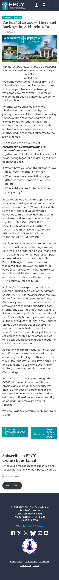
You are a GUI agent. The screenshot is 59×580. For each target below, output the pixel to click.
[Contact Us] (46, 533)
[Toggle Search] (45, 5)
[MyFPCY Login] (37, 5)
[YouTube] (40, 533)
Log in (36, 565)
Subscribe (12, 485)
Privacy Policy (16, 561)
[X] (19, 533)
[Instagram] (26, 533)
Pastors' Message (12, 17)
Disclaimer (44, 561)
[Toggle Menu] (53, 5)
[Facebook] (13, 533)
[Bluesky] (32, 533)
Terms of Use (31, 561)
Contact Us (25, 565)
